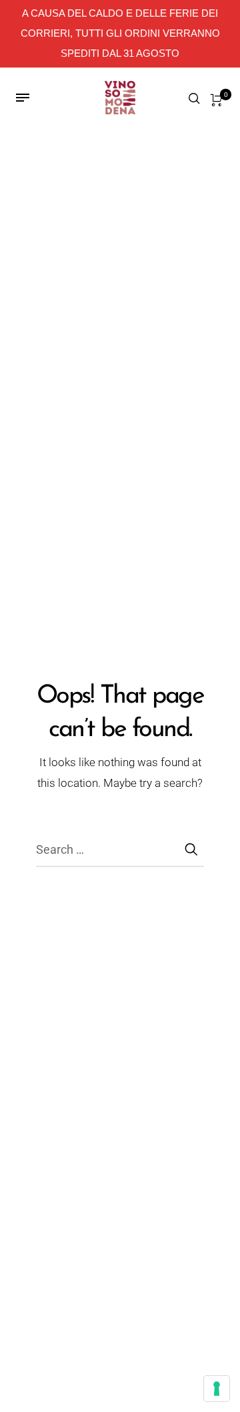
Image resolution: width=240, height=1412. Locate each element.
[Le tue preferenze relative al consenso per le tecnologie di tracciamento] (216, 1388)
